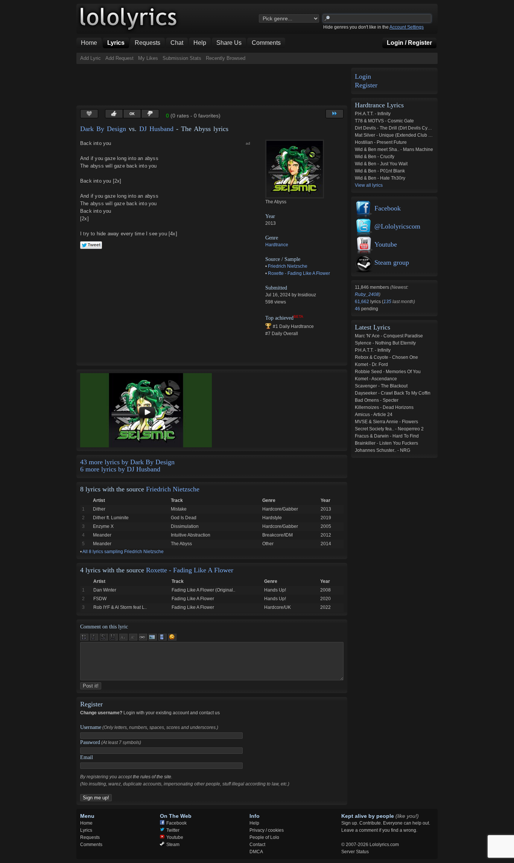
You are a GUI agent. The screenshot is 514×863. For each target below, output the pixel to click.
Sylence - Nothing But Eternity (385, 343)
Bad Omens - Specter (376, 400)
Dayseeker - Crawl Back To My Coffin (392, 393)
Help (254, 823)
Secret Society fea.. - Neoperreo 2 (389, 429)
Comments (91, 844)
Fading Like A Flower (193, 598)
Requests (90, 837)
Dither (99, 509)
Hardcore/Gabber (280, 509)
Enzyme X (103, 526)
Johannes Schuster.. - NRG (382, 450)
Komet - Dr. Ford (371, 364)
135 (387, 301)
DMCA (256, 851)
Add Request (119, 58)
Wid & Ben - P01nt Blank (380, 171)
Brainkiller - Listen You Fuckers (386, 443)
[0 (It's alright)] (132, 113)
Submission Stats (182, 58)
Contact (257, 844)
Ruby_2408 (367, 294)
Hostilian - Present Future (381, 142)
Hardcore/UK (277, 607)
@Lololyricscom (397, 226)
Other (268, 543)
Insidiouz (307, 294)
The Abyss (181, 543)
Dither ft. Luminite (111, 517)
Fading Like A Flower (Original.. (203, 590)
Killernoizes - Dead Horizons (384, 407)
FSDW (99, 598)
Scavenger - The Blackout (381, 386)
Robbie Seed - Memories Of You (388, 371)
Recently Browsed (225, 58)
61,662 (362, 301)
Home (86, 823)
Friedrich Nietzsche (287, 266)
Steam (172, 844)
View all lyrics (369, 185)
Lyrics (86, 830)
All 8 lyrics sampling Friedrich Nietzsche (123, 551)
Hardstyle (272, 517)
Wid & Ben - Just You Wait (381, 163)
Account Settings (406, 27)
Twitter (172, 830)
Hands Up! (275, 590)
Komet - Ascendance (376, 378)
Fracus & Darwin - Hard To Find (387, 436)
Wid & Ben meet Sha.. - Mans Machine (394, 149)
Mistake (179, 509)
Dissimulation (185, 526)
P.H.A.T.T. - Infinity (373, 113)
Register (366, 85)
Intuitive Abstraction (190, 535)
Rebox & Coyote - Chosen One (386, 357)
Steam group (391, 262)
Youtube (385, 244)
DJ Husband (156, 129)
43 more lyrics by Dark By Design (127, 462)
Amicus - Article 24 (373, 414)
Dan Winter (104, 590)
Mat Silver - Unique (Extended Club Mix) (396, 135)
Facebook (387, 208)
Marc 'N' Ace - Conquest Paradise (389, 335)
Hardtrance (276, 244)
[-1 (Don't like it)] (150, 113)
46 (358, 308)
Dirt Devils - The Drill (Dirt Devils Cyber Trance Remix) (410, 128)
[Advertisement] (213, 85)
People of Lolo (264, 837)
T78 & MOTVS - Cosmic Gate (384, 121)
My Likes (148, 58)
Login (363, 76)
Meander (102, 535)
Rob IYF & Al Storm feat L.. (120, 607)
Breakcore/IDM (277, 535)
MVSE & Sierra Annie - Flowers (386, 421)
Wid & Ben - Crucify (374, 156)
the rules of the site (152, 776)
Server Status (355, 851)
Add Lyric (90, 58)
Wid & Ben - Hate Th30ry (380, 178)
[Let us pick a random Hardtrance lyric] (334, 113)
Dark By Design (103, 129)
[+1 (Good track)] (114, 113)
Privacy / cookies (266, 830)
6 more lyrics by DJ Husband (120, 469)
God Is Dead (183, 517)
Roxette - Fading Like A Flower (299, 273)
